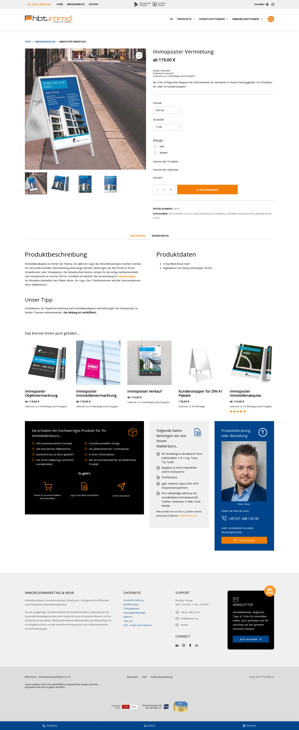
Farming (220, 213)
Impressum (132, 677)
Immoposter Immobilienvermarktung (96, 393)
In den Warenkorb (207, 189)
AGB (144, 677)
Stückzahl (158, 119)
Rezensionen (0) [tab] (160, 235)
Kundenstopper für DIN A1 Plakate (201, 393)
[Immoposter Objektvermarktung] (47, 363)
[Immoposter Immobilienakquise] (252, 363)
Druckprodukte (204, 213)
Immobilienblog (76, 4)
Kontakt (93, 4)
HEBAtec (270, 676)
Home (60, 4)
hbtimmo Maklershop (240, 213)
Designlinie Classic (181, 213)
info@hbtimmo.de (187, 515)
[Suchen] (271, 19)
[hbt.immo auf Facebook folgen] (190, 645)
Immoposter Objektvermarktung (41, 393)
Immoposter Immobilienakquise (245, 393)
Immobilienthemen (245, 19)
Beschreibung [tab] (138, 235)
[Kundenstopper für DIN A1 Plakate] (201, 363)
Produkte (184, 19)
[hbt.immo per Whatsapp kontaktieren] (196, 645)
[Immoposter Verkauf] (149, 363)
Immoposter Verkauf (144, 391)
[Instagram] (183, 645)
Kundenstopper (126, 276)
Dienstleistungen (212, 19)
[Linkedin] (177, 645)
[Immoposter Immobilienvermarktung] (98, 363)
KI (171, 19)
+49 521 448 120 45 (40, 4)
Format (157, 103)
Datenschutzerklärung (161, 677)
